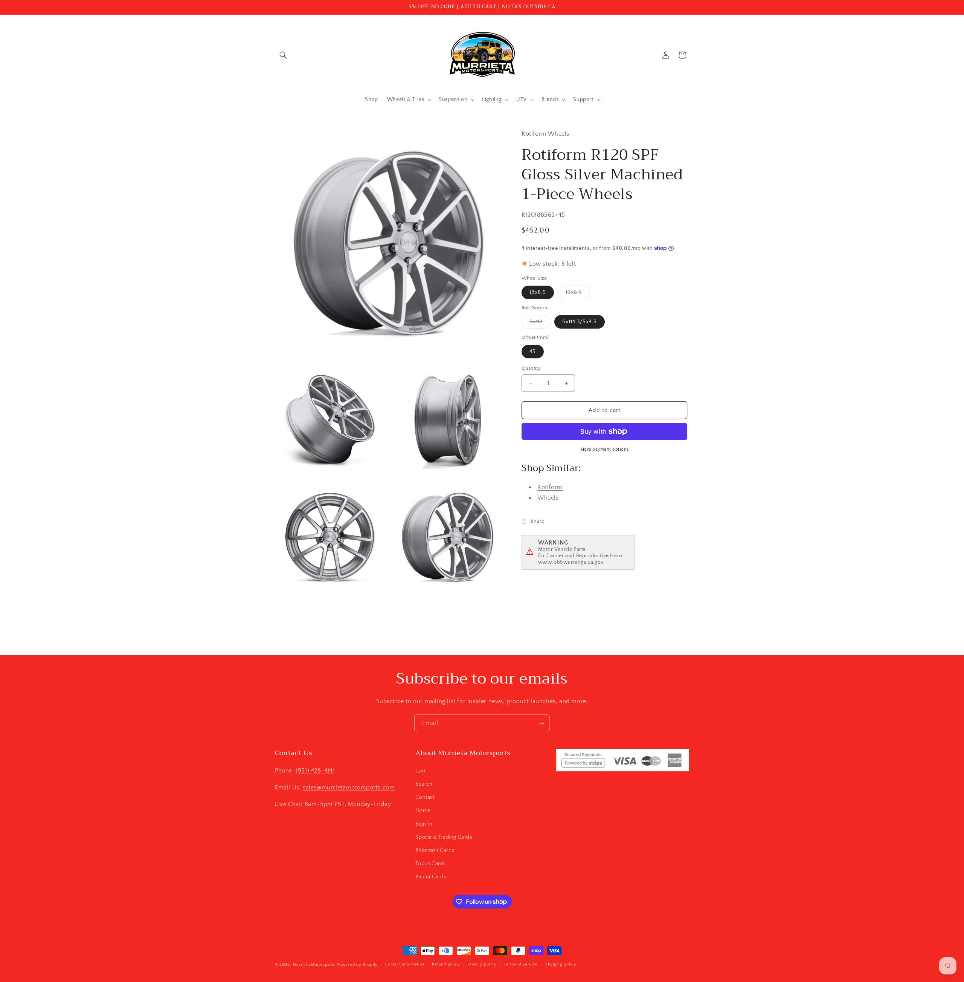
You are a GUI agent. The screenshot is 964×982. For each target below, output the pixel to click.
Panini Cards (430, 876)
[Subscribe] (541, 723)
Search (424, 784)
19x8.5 (578, 294)
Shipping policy (561, 964)
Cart (420, 771)
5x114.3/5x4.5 (579, 322)
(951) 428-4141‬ (315, 770)
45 (532, 352)
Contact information (404, 964)
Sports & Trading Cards (443, 837)
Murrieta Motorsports (314, 964)
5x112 (540, 323)
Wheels (548, 497)
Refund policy (446, 964)
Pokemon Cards (434, 850)
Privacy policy (481, 964)
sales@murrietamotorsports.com (349, 787)
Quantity (531, 368)
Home (422, 810)
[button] (283, 55)
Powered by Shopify (357, 964)
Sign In (423, 824)
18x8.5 (537, 292)
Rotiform (550, 486)
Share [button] (537, 521)
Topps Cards (430, 863)
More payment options (604, 449)
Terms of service (521, 964)
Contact (425, 797)
